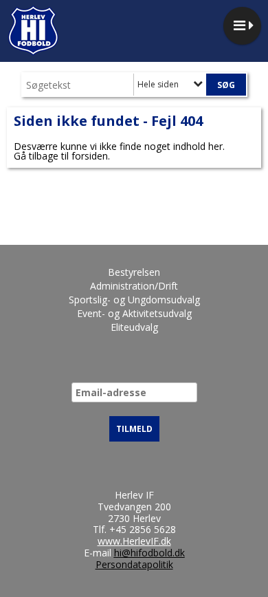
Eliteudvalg (134, 327)
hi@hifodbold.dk (149, 552)
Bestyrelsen (134, 272)
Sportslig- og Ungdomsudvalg (134, 299)
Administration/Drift (134, 285)
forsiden (89, 155)
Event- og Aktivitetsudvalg (134, 313)
